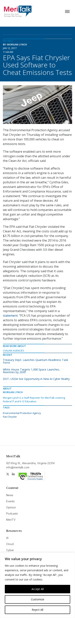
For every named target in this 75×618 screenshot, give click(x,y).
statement (10, 315)
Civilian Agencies (13, 350)
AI (7, 537)
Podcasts (12, 513)
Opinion (11, 507)
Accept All (38, 589)
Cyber (10, 550)
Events (10, 501)
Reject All (37, 609)
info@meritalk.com (17, 467)
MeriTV (11, 519)
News (9, 495)
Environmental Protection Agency (22, 413)
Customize (37, 599)
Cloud (10, 544)
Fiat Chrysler (10, 416)
